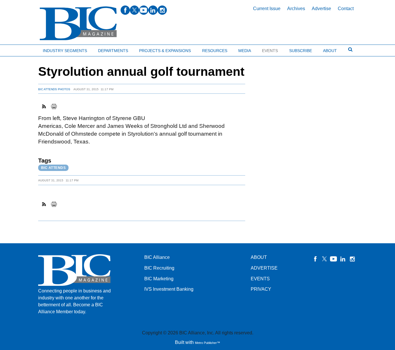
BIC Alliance (157, 257)
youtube (143, 10)
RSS (44, 106)
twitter (134, 10)
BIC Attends (53, 168)
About (330, 50)
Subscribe (300, 50)
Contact (346, 8)
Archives (296, 8)
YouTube (333, 259)
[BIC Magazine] (78, 23)
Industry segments (65, 50)
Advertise (321, 8)
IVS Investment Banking (168, 289)
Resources (214, 50)
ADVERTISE (264, 268)
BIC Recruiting (159, 268)
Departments (113, 50)
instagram (162, 10)
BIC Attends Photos (54, 89)
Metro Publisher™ (207, 343)
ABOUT (259, 257)
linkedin (153, 10)
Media (244, 50)
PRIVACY (261, 289)
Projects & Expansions (165, 50)
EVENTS (260, 278)
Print (53, 106)
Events (270, 50)
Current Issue (266, 8)
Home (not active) (17, 49)
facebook (125, 10)
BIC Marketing (158, 278)
